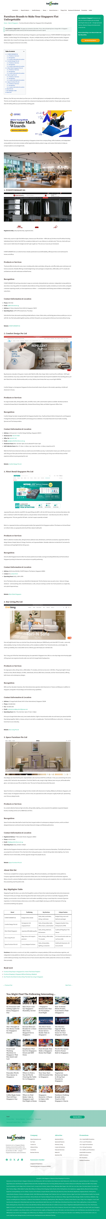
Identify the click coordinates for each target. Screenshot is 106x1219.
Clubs (78, 1199)
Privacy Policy (10, 1119)
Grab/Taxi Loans (13, 1215)
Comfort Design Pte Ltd (15, 464)
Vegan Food (74, 1194)
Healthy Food (92, 1194)
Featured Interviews (59, 1150)
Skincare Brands (34, 1197)
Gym (61, 1197)
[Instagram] (11, 1160)
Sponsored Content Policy (13, 1122)
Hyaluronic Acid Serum (25, 1197)
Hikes (57, 1199)
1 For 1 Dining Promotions (86, 1147)
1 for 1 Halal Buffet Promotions (87, 1139)
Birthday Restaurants (60, 1184)
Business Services (34, 1152)
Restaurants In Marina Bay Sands (21, 1202)
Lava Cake (76, 1186)
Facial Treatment (52, 1194)
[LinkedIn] (22, 1160)
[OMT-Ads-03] (38, 123)
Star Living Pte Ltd (14, 730)
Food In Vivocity (42, 1186)
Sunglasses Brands (83, 1191)
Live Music (66, 1199)
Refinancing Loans (34, 1212)
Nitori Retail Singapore (15, 594)
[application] (18, 10)
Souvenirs (11, 1202)
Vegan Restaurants (10, 1184)
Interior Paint (21, 1205)
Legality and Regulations (47, 1210)
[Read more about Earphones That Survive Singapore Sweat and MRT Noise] (30, 1043)
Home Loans (19, 1212)
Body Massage (45, 1194)
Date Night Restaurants (43, 1184)
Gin (36, 1189)
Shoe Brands (70, 1191)
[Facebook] (7, 1160)
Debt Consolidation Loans (16, 1210)
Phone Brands (37, 1191)
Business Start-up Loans (93, 1210)
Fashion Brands (52, 1189)
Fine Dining (51, 1184)
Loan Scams (67, 1210)
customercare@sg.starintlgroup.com (18, 709)
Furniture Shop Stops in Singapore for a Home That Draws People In (22, 972)
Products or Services (14, 56)
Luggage (78, 1189)
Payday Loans (82, 1207)
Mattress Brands (45, 1205)
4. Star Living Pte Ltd (12, 75)
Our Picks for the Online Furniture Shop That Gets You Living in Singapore (23, 977)
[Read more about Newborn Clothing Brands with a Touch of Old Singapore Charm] (62, 1089)
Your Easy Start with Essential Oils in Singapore (46, 1075)
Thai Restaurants (93, 1181)
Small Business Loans (83, 1210)
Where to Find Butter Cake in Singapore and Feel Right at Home (30, 1098)
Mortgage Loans (26, 1212)
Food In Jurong (34, 1186)
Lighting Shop (83, 1202)
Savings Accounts (22, 1215)
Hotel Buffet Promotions (85, 1152)
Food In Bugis (19, 1186)
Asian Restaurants (56, 1181)
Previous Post (7, 985)
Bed (50, 1205)
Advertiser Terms (26, 1122)
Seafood (49, 1181)
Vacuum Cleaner (63, 1205)
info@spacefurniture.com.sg (15, 842)
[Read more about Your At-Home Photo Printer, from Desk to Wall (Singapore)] (62, 1000)
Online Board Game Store (67, 1202)
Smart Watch (20, 1207)
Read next (9, 92)
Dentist (31, 1194)
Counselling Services (15, 1199)
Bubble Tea (23, 1189)
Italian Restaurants (64, 1181)
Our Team (32, 1142)
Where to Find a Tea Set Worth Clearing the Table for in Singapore (29, 1076)
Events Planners (73, 1199)
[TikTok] (18, 1160)
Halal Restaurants (20, 1184)
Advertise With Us (59, 1139)
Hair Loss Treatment (61, 1194)
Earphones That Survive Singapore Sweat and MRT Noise (30, 1052)
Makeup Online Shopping (43, 1189)
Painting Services (13, 1205)
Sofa (30, 1205)
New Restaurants (38, 1181)
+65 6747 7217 (13, 438)
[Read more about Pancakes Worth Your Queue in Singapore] (13, 1067)
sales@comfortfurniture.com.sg (16, 441)
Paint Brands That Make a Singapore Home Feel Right (45, 1051)
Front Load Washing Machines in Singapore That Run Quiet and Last (12, 1054)
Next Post (68, 985)
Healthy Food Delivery (85, 1197)
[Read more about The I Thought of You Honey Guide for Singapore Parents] (13, 1020)
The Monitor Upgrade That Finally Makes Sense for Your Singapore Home (61, 1031)
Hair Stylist (57, 1197)
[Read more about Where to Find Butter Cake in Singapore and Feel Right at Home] (30, 1089)
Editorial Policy (34, 1147)
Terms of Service (20, 1119)
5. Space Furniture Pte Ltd (13, 82)
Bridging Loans (42, 1212)
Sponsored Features (59, 1142)
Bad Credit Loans (90, 1207)
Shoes (65, 1191)
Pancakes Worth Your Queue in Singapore (12, 1075)
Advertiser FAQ (58, 1155)
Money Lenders (25, 1210)
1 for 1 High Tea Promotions (86, 1144)
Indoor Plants (76, 1202)
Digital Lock (9, 1207)
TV (29, 1191)
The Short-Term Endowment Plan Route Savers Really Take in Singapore (45, 1031)
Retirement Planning (50, 1215)
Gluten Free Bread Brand (83, 1194)
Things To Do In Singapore (86, 1199)
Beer (27, 1189)
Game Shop (32, 1202)
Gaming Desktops (16, 1191)
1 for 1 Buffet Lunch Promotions (87, 1150)
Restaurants (31, 1181)
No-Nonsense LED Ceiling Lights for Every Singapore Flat (13, 1010)
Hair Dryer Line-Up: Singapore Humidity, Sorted (29, 1009)
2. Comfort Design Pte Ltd (13, 61)
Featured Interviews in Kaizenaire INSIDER (40, 1166)
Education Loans (71, 1212)
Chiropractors (23, 1199)
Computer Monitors (45, 1191)
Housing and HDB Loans (51, 1212)
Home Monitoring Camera (29, 1207)
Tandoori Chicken (50, 1186)
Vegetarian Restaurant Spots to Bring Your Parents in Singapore (61, 1077)
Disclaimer (38, 1119)
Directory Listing (59, 1144)
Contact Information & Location (16, 59)
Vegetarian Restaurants (29, 1184)
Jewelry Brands (10, 1194)
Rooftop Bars (78, 1184)
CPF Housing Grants (62, 1212)
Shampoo (16, 1194)
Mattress (39, 1205)
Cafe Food (44, 1181)
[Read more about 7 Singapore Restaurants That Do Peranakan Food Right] (46, 1000)
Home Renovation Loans (89, 1212)
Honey (9, 1197)
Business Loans (73, 1210)
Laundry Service (47, 1207)
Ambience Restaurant (70, 1184)
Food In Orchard (26, 1186)
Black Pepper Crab (64, 1186)
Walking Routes (51, 1199)
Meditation (93, 1197)
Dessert (89, 1186)
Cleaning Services (40, 1207)
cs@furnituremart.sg (13, 305)
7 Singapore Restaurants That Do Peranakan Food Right (45, 1010)
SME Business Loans (11, 1212)
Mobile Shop (53, 1191)
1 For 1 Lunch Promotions (86, 1142)
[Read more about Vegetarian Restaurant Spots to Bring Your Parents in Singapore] (62, 1067)
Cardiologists (26, 1194)
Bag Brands (76, 1191)
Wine (36, 1184)
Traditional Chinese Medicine (33, 1199)
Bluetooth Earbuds (89, 1189)
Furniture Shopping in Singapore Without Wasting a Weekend (20, 974)
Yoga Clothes (69, 1197)
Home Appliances (72, 1189)
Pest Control (55, 1207)
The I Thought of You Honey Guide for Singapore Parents (12, 1030)
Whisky (33, 1189)
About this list (10, 89)
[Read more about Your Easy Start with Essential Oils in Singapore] (46, 1067)
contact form (14, 574)
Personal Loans (67, 1207)
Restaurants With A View (87, 1184)
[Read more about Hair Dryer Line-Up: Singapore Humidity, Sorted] (30, 1000)
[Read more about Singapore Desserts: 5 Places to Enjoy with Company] (46, 1089)
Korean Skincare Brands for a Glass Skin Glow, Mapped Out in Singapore (29, 1031)
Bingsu (15, 1189)
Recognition (12, 58)
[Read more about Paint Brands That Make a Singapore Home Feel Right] (46, 1043)
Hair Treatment (42, 1197)
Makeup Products (50, 1197)
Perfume (21, 1194)
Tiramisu (11, 1189)
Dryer (86, 1205)
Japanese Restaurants (84, 1181)
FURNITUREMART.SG (14, 326)
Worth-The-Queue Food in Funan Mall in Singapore (61, 1051)
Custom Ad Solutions (60, 1147)
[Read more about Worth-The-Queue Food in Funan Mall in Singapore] (62, 1043)
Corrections (33, 1150)
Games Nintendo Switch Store (42, 1202)
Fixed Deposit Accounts (40, 1215)
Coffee (18, 1189)
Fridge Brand (70, 1205)
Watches (83, 1189)
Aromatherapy (44, 1199)
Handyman (60, 1207)
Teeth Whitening (37, 1194)
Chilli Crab (71, 1186)
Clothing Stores (92, 1191)
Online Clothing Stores (62, 1189)
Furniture (26, 1205)
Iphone (32, 1191)
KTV (53, 1202)
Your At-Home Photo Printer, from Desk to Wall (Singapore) (61, 1010)
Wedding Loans (79, 1212)
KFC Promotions (83, 1158)
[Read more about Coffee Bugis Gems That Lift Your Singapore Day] (13, 1089)
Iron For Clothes (24, 1191)
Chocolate (84, 1186)
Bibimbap (57, 1186)
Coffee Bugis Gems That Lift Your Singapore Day (13, 1097)
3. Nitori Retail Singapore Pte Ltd (15, 68)
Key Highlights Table (12, 90)
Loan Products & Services (35, 1210)
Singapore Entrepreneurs (36, 1164)
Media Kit (57, 1152)
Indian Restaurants (74, 1181)
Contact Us (33, 1144)
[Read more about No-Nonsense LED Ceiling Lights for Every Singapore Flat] (13, 1000)
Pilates (64, 1197)
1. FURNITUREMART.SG (12, 54)
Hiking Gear (61, 1199)
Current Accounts (30, 1215)
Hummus (69, 1194)
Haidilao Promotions (85, 1160)
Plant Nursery (94, 1205)
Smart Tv (14, 1207)
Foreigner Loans (75, 1207)
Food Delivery (12, 1186)
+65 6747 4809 (16, 436)
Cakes (80, 1186)
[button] (16, 10)
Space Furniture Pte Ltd (15, 863)
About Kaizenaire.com (35, 1139)
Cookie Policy (30, 1119)
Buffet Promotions (84, 1155)
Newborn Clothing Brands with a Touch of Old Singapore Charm (62, 1098)
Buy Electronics (60, 1191)
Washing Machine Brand (79, 1205)
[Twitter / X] (14, 1160)
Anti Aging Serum (16, 1197)
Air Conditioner (55, 1205)
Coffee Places (57, 1202)
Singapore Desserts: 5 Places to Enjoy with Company (45, 1098)
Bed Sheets (34, 1205)
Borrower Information (59, 1210)
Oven (89, 1205)
